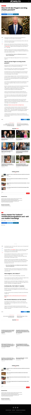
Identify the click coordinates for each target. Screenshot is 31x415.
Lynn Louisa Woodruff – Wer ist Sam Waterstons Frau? (7, 139)
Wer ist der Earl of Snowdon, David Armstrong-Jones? (8, 317)
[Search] (28, 1)
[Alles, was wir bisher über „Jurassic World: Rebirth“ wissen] (23, 353)
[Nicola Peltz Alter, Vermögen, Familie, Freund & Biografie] (23, 134)
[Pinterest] (2, 44)
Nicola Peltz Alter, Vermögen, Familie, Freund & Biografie (22, 139)
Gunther (5, 220)
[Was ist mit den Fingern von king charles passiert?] (15, 25)
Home (2, 3)
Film (2, 212)
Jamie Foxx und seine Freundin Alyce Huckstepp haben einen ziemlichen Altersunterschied (22, 152)
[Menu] (2, 1)
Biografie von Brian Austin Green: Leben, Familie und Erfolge (7, 151)
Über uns (13, 410)
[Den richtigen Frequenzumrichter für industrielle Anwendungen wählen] (3, 188)
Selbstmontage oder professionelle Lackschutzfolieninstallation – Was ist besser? (18, 183)
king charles (8, 46)
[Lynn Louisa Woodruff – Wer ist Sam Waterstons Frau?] (8, 134)
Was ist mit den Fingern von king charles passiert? (22, 317)
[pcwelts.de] (15, 1)
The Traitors (13, 249)
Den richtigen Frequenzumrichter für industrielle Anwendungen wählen (18, 187)
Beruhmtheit (4, 5)
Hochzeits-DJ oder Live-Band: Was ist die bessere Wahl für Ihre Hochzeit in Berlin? (18, 175)
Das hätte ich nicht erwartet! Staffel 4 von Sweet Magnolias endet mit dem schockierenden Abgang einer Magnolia (7, 331)
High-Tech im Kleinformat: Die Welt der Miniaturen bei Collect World (17, 178)
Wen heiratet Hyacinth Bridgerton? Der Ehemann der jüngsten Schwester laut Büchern (23, 125)
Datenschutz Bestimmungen (20, 410)
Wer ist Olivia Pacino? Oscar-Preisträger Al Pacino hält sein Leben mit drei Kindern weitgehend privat (22, 165)
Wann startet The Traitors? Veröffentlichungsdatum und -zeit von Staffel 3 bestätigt (8, 125)
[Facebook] (2, 40)
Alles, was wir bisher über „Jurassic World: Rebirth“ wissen (22, 358)
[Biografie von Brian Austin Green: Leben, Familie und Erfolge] (8, 146)
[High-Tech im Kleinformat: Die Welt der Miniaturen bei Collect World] (3, 179)
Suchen (2, 192)
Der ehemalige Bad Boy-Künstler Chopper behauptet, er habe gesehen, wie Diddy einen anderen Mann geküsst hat (22, 345)
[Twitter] (2, 42)
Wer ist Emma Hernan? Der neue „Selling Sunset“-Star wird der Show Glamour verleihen (7, 165)
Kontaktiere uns (8, 410)
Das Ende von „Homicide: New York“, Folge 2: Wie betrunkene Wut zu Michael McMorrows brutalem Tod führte (8, 359)
